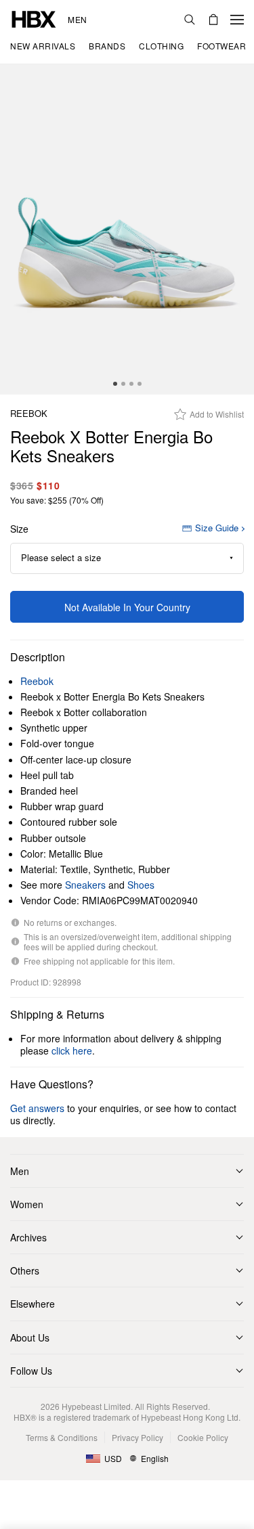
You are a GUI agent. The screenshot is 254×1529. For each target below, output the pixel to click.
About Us (29, 1337)
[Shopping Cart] (213, 19)
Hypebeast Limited (96, 1406)
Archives (28, 1237)
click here (71, 1050)
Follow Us (31, 1370)
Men (77, 20)
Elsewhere (32, 1303)
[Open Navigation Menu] (237, 19)
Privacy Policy (137, 1437)
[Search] (189, 19)
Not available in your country (127, 607)
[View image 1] (127, 229)
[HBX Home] (34, 18)
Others (24, 1270)
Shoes (140, 884)
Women (26, 1204)
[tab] (115, 384)
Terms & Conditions (62, 1437)
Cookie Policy (202, 1437)
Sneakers (85, 884)
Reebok (28, 414)
